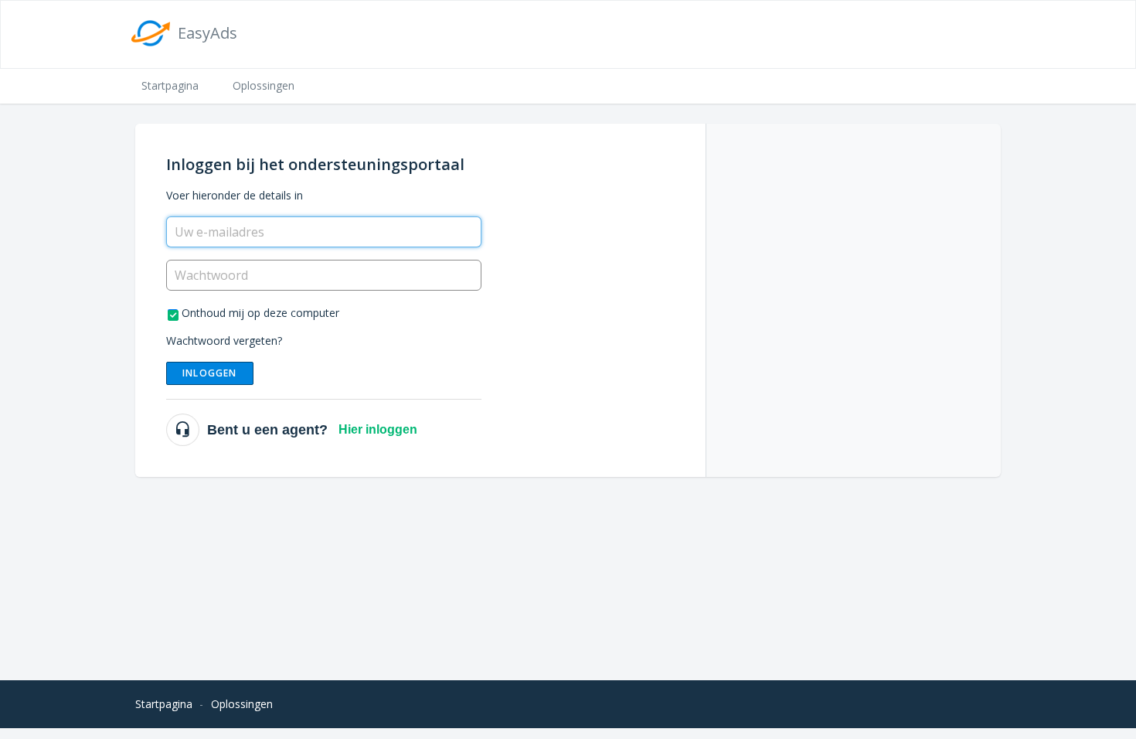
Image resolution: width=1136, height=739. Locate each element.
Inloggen (209, 373)
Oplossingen (263, 85)
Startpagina (170, 85)
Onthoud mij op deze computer (260, 312)
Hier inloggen (377, 429)
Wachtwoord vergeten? (224, 340)
